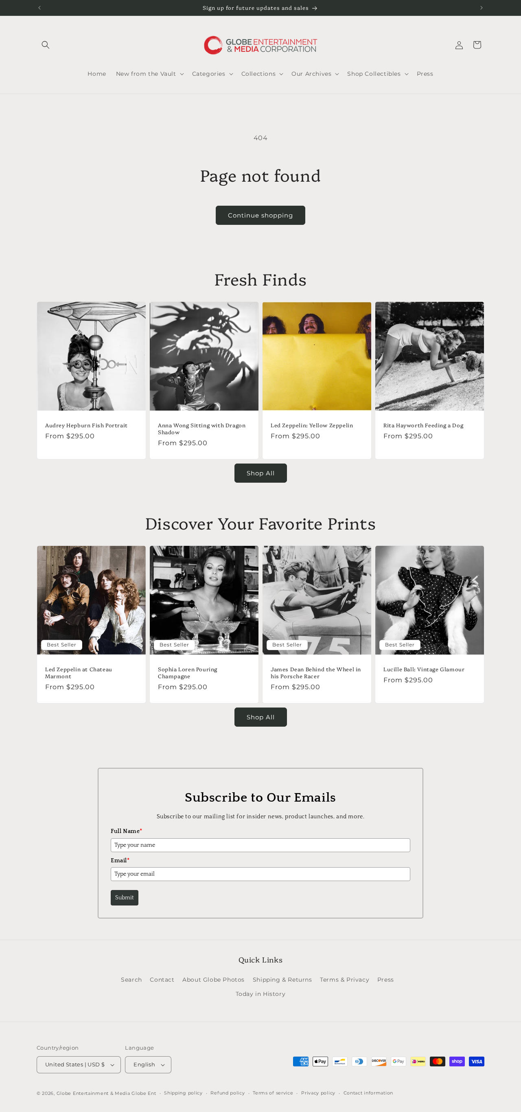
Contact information (368, 1093)
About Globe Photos (213, 979)
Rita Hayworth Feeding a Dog (423, 425)
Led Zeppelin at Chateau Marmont (78, 672)
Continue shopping (260, 215)
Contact (162, 979)
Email (120, 860)
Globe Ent (143, 1093)
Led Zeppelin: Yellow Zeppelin (312, 425)
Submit (124, 897)
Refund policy (227, 1093)
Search (131, 979)
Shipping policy (183, 1093)
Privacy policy (318, 1093)
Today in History (261, 994)
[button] (46, 45)
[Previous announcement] (39, 7)
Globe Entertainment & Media (93, 1093)
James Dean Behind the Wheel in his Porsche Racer (316, 672)
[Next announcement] (481, 7)
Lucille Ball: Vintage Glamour (423, 669)
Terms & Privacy (344, 979)
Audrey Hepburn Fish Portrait (86, 425)
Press (385, 979)
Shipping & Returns (282, 979)
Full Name (126, 831)
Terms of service (273, 1093)
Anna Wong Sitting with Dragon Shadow (201, 428)
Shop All (261, 473)
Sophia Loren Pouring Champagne (187, 672)
